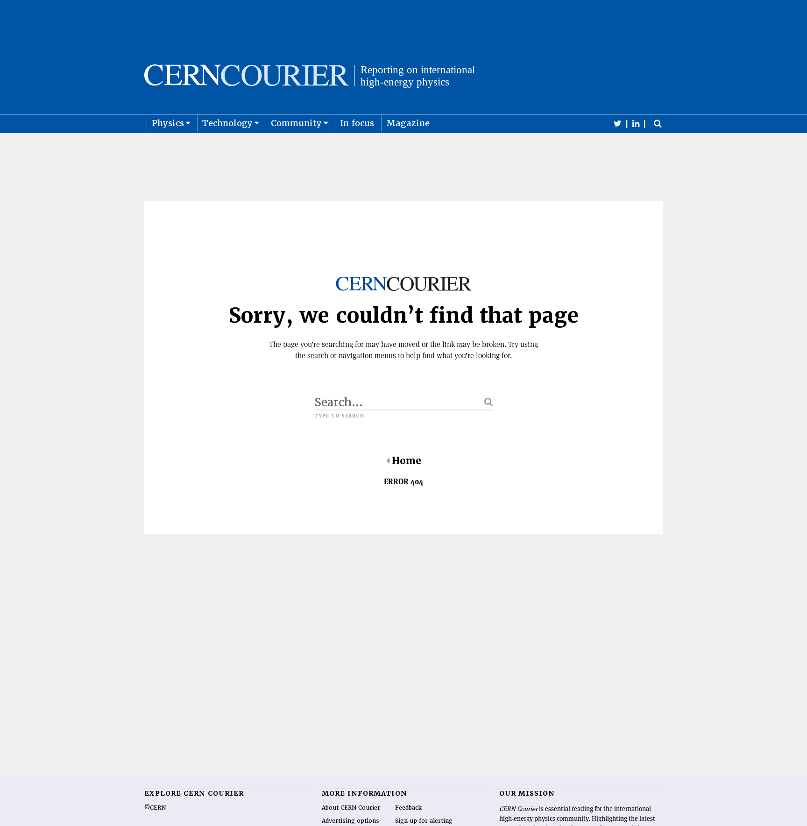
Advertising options (350, 821)
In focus (357, 123)
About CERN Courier (351, 808)
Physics (168, 123)
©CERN (155, 808)
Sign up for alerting (424, 821)
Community (296, 123)
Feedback (408, 808)
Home (406, 460)
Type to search (339, 416)
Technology (227, 123)
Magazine (408, 123)
